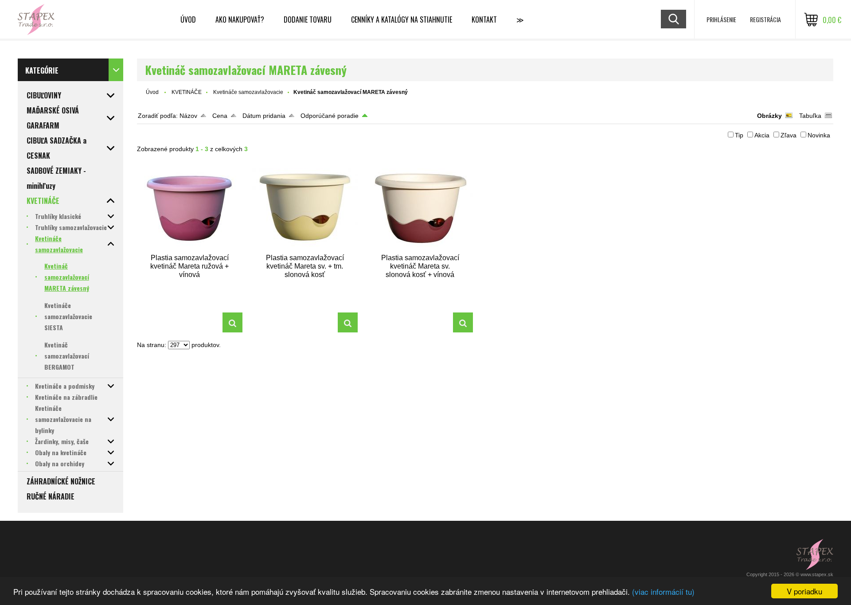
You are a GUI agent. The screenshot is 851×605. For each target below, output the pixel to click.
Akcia (761, 135)
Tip (739, 135)
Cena (219, 115)
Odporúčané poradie (330, 115)
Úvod (188, 19)
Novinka (819, 135)
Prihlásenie (721, 19)
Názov (188, 115)
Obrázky (769, 115)
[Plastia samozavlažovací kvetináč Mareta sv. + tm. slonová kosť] (305, 206)
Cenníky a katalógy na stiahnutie (401, 19)
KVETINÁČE (187, 92)
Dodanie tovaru (308, 19)
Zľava (788, 135)
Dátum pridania (263, 115)
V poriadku (804, 591)
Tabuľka (810, 115)
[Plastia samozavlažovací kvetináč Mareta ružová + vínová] (189, 206)
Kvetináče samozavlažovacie (248, 92)
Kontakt (484, 19)
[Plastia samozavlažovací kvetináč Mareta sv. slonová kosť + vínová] (420, 206)
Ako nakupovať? (239, 19)
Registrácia (765, 19)
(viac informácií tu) (663, 591)
